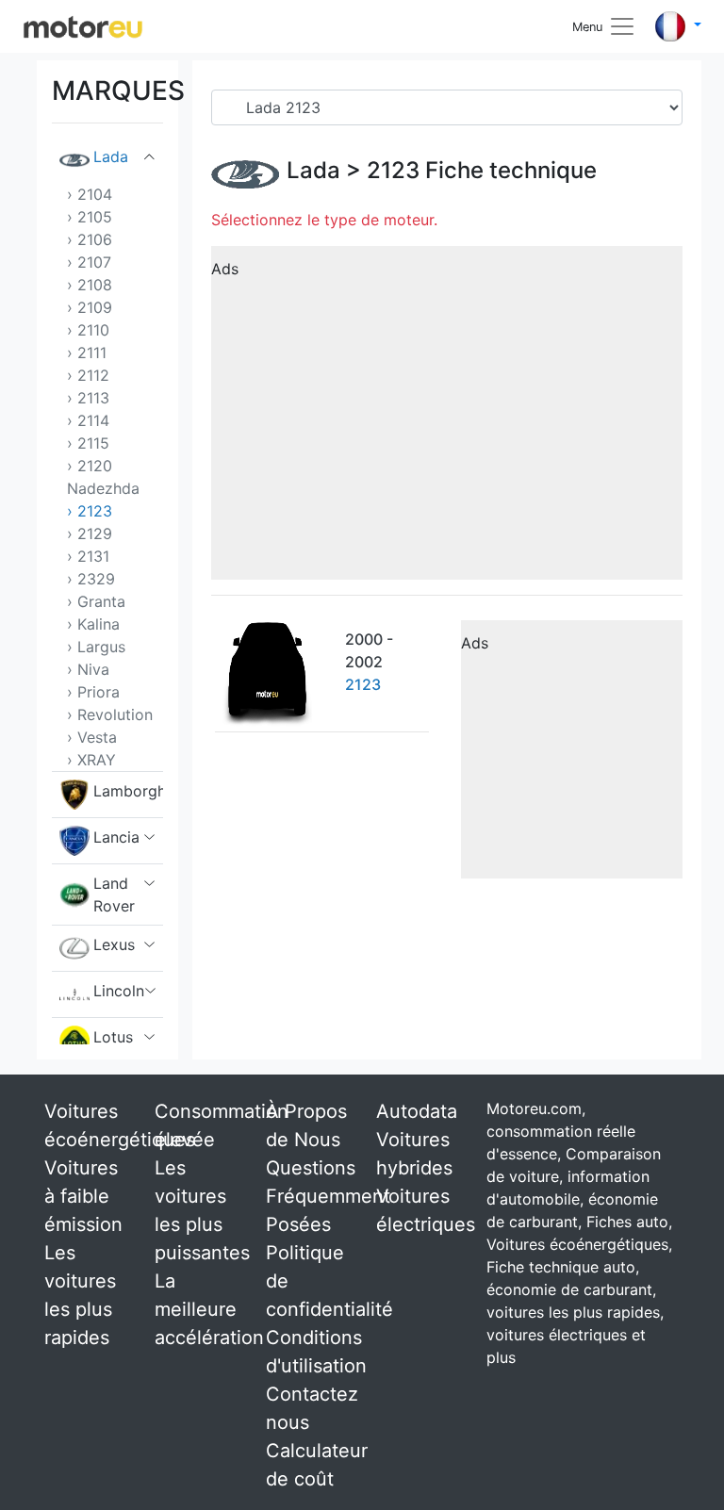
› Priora (93, 691)
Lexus (114, 944)
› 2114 (88, 420)
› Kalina (93, 624)
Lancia (116, 837)
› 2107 (89, 262)
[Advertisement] (447, 419)
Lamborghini (128, 790)
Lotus (113, 1036)
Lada (110, 156)
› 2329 (91, 578)
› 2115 (88, 443)
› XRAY (91, 759)
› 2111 (87, 352)
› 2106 (89, 239)
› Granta (96, 601)
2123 (393, 170)
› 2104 (89, 194)
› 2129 (89, 533)
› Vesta (92, 737)
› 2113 (88, 397)
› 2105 (89, 216)
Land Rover (114, 894)
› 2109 (89, 307)
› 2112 (88, 375)
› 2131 (88, 556)
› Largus (96, 646)
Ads (225, 268)
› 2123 (89, 510)
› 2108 (89, 284)
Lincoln (118, 990)
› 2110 (88, 329)
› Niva (88, 669)
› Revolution (110, 714)
